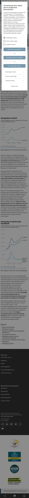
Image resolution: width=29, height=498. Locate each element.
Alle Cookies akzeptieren (14, 49)
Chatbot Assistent (10, 44)
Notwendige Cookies (11, 37)
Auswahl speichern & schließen (14, 57)
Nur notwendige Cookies (14, 66)
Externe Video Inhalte (11, 41)
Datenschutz (14, 86)
